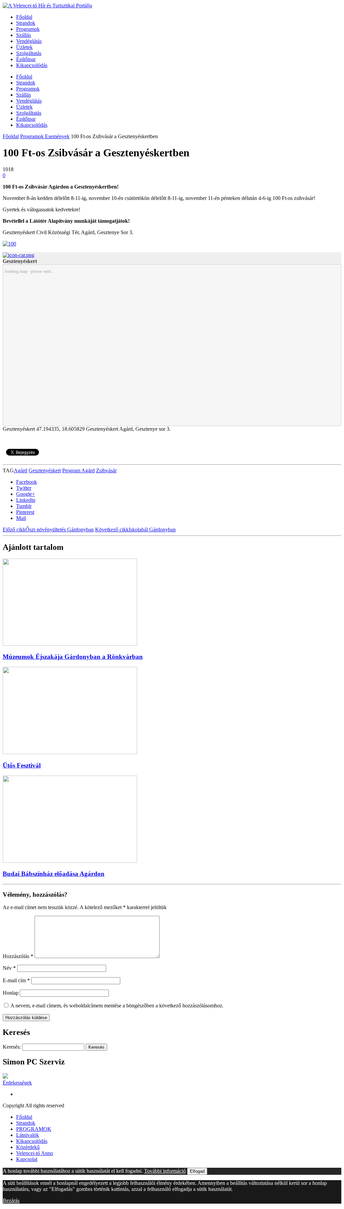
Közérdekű (28, 1147)
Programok (28, 29)
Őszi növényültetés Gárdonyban (48, 529)
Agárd (20, 470)
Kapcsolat (26, 1159)
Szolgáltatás (28, 53)
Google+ (25, 494)
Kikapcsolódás (31, 65)
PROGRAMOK (33, 1129)
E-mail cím (16, 980)
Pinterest (25, 512)
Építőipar (26, 59)
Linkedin (25, 500)
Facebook (26, 482)
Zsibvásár (106, 470)
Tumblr (24, 506)
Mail (21, 518)
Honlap (10, 993)
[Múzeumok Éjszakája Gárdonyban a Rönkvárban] (70, 644)
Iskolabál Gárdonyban (135, 529)
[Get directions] (18, 255)
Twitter (23, 488)
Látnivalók (27, 1135)
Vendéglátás (29, 41)
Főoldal (24, 17)
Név (9, 968)
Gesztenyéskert (45, 470)
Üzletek (24, 47)
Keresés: (12, 1047)
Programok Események (45, 136)
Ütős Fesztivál (22, 765)
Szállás (23, 35)
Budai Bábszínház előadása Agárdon (53, 873)
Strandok (25, 23)
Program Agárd (78, 470)
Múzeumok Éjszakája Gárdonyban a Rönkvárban (73, 656)
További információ (165, 1171)
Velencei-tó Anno (34, 1153)
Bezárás (11, 1200)
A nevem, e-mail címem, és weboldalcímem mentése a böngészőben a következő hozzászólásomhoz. (116, 1005)
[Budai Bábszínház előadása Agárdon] (70, 861)
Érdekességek (17, 1083)
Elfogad (197, 1171)
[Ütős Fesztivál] (70, 752)
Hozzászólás (18, 956)
